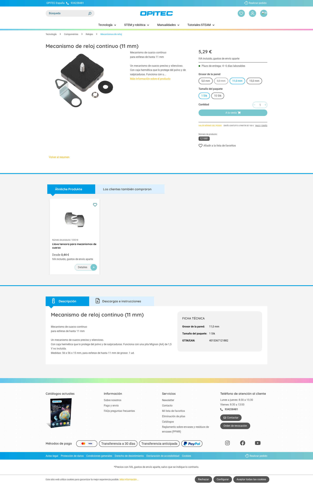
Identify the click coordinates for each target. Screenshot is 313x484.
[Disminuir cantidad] (254, 105)
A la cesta (231, 112)
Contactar (232, 417)
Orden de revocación (235, 425)
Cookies (186, 455)
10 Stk (217, 95)
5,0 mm (205, 80)
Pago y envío (261, 126)
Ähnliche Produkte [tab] (68, 189)
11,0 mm (237, 80)
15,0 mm (254, 80)
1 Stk (204, 95)
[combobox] (66, 13)
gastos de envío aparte (147, 467)
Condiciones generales (99, 455)
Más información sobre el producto (150, 78)
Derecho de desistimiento (129, 455)
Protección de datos (72, 455)
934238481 (77, 3)
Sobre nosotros (112, 400)
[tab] (67, 301)
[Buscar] (89, 13)
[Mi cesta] (263, 13)
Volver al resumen (59, 157)
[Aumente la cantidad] (265, 105)
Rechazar (203, 479)
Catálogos (168, 421)
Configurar (223, 479)
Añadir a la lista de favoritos (219, 145)
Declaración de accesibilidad (162, 455)
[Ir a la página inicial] (156, 13)
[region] (84, 80)
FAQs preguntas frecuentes (119, 410)
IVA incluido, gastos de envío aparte (219, 58)
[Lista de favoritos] (241, 13)
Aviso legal (52, 455)
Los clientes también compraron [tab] (127, 189)
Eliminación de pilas (173, 416)
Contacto (167, 405)
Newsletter (168, 400)
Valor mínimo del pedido (210, 126)
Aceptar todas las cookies (251, 479)
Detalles (82, 267)
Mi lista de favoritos (173, 410)
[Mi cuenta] (252, 13)
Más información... (129, 479)
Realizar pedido (258, 3)
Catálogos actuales (60, 394)
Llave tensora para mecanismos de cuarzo (74, 245)
